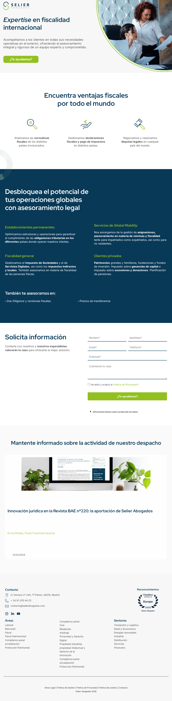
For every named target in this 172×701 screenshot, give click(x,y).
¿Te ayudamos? (127, 396)
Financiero (119, 647)
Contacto (123, 687)
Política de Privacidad (125, 384)
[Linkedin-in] (12, 613)
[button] (127, 411)
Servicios (119, 643)
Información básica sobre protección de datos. (115, 412)
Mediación (65, 629)
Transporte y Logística (126, 625)
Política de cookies (108, 687)
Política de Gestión (66, 687)
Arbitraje (64, 632)
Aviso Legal (50, 687)
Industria (119, 636)
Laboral (9, 625)
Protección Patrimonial (17, 647)
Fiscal (8, 632)
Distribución (120, 640)
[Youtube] (18, 613)
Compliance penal (69, 621)
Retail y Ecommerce (125, 628)
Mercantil (10, 628)
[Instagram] (6, 613)
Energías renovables (125, 632)
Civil (62, 625)
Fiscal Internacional (15, 636)
